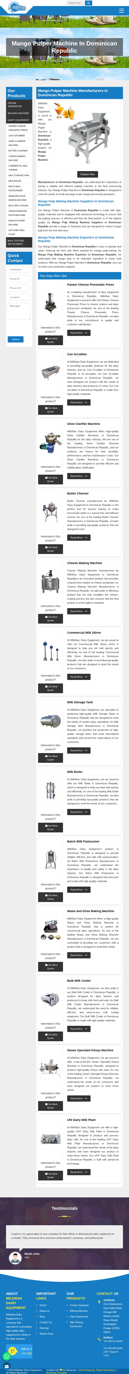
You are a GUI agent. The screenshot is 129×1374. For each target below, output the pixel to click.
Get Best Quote (52, 340)
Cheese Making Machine (17, 158)
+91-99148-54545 (113, 1348)
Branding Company (56, 1372)
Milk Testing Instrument (16, 242)
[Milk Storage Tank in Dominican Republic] (50, 721)
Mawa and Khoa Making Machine (17, 198)
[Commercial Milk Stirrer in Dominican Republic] (50, 651)
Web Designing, (87, 1370)
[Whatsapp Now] (7, 1356)
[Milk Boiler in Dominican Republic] (50, 790)
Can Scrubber (17, 136)
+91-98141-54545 (113, 1341)
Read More (77, 332)
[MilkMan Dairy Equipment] (17, 10)
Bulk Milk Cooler (18, 205)
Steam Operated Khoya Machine (18, 213)
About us (44, 1310)
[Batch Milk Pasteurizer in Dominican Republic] (50, 860)
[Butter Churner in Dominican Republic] (50, 512)
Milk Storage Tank (19, 175)
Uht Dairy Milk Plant (17, 232)
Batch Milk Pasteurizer (16, 188)
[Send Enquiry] (7, 1366)
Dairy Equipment (18, 120)
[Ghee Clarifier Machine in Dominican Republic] (50, 442)
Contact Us (46, 1322)
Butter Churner (18, 151)
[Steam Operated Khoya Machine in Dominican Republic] (50, 1069)
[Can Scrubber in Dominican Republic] (50, 373)
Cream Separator (15, 105)
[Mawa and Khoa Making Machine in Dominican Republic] (50, 929)
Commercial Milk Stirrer (18, 168)
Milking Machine (18, 113)
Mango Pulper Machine (17, 223)
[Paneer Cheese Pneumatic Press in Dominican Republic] (50, 303)
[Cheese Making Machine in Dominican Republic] (50, 581)
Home (43, 1305)
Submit (15, 339)
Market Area (46, 1333)
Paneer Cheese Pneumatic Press (18, 128)
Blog (42, 1316)
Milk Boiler (15, 181)
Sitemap (44, 1328)
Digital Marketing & (106, 1370)
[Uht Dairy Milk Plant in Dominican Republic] (50, 1138)
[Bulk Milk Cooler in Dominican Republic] (50, 999)
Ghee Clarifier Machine (17, 143)
